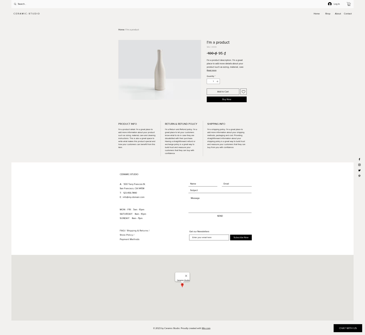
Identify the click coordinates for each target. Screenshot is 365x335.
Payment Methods (129, 239)
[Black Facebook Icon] (359, 159)
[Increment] (217, 81)
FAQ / (123, 230)
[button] (349, 4)
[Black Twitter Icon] (359, 170)
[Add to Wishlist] (243, 92)
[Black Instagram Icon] (359, 164)
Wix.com (206, 328)
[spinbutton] (213, 81)
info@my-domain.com (133, 197)
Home (121, 29)
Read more (211, 70)
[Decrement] (209, 81)
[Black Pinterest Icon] (359, 175)
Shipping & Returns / (138, 230)
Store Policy (127, 235)
